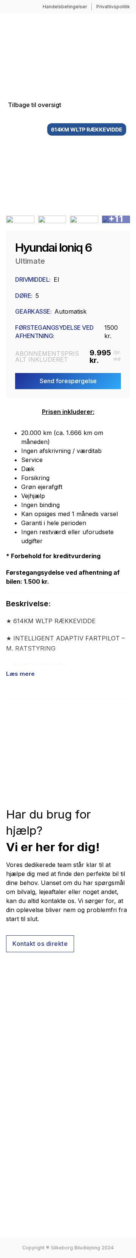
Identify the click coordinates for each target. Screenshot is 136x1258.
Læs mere (20, 673)
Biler (12, 1082)
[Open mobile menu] (126, 51)
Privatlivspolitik (113, 6)
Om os (15, 1070)
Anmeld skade (26, 1095)
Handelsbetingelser (65, 6)
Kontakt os (21, 1107)
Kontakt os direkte (40, 943)
